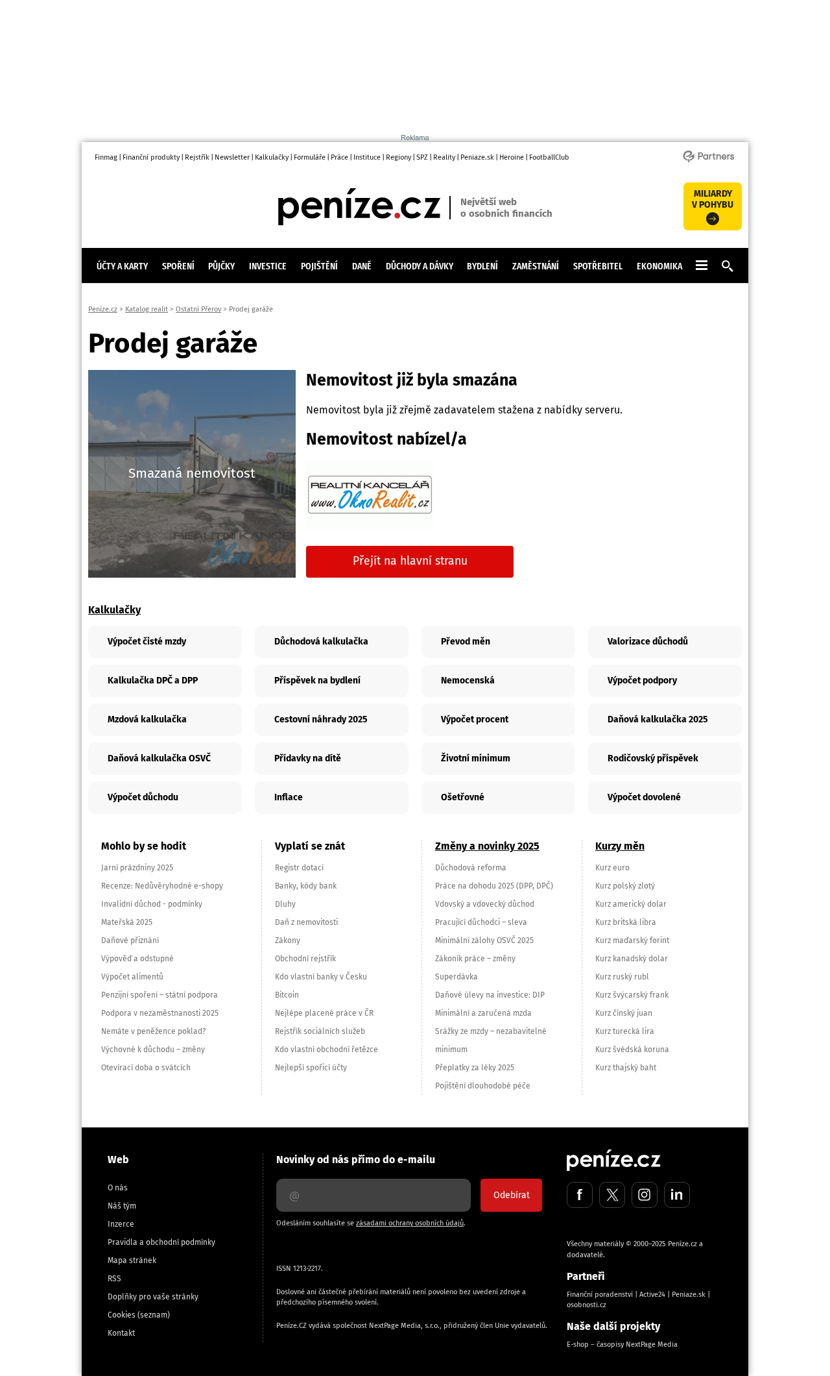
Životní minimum (475, 758)
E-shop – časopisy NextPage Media (622, 1344)
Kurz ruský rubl (622, 976)
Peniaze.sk (477, 157)
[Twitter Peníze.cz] (612, 1195)
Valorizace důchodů (648, 641)
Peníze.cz (102, 309)
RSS (114, 1278)
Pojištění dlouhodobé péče (482, 1085)
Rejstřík (197, 157)
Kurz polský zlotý (625, 886)
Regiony (398, 157)
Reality (444, 157)
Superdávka (456, 976)
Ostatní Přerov (198, 309)
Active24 (652, 1294)
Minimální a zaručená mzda (483, 1013)
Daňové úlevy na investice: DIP (490, 995)
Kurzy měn (620, 846)
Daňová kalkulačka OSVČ (159, 758)
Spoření (178, 266)
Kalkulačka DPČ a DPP (153, 680)
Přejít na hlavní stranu (410, 561)
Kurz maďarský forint (632, 940)
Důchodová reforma (470, 867)
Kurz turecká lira (624, 1031)
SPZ (422, 157)
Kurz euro (612, 867)
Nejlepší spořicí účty (311, 1067)
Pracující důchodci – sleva (481, 922)
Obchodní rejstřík (305, 958)
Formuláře (310, 157)
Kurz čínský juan (623, 1013)
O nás (118, 1187)
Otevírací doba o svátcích (146, 1067)
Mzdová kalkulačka (147, 719)
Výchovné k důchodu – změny (153, 1049)
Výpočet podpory (642, 680)
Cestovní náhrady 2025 (321, 719)
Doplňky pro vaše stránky (153, 1296)
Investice (268, 266)
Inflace (288, 797)
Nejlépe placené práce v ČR (324, 1013)
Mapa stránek (132, 1260)
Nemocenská (468, 680)
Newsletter (232, 157)
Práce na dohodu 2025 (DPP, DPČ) (494, 886)
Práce (339, 157)
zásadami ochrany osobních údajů (410, 1223)
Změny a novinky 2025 (487, 846)
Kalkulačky (272, 157)
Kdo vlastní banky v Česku (321, 976)
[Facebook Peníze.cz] (580, 1195)
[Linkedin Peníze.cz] (677, 1195)
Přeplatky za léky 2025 (474, 1067)
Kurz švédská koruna (632, 1049)
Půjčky (221, 266)
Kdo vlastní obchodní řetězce (326, 1049)
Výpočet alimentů (132, 976)
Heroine (511, 157)
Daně (362, 266)
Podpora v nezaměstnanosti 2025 (160, 1013)
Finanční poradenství (600, 1294)
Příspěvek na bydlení (317, 680)
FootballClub (549, 157)
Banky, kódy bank (306, 886)
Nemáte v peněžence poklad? (153, 1031)
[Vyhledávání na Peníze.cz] (727, 269)
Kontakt (121, 1333)
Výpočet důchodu (143, 797)
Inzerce (121, 1224)
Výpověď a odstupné (137, 958)
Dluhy (285, 904)
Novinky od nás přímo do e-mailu (355, 1159)
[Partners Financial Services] (708, 161)
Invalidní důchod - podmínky (151, 904)
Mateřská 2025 (126, 922)
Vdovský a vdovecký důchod (484, 904)
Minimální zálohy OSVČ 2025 (484, 940)
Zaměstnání (535, 266)
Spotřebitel (597, 266)
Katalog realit (146, 309)
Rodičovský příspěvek (653, 758)
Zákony (287, 940)
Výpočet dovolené (644, 797)
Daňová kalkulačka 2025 (658, 719)
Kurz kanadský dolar (631, 958)
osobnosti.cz (586, 1305)
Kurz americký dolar (631, 904)
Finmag (106, 157)
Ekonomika (659, 266)
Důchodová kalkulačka (321, 641)
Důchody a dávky (419, 266)
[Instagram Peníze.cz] (645, 1195)
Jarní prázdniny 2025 (137, 867)
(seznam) (153, 1315)
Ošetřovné (462, 797)
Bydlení (482, 266)
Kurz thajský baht (625, 1067)
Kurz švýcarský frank (632, 995)
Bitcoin (287, 995)
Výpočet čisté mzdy (147, 641)
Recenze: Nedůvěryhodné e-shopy (162, 886)
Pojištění (319, 266)
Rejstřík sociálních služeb (320, 1031)
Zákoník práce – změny (475, 958)
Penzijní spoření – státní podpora (159, 995)
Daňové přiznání (130, 940)
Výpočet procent (474, 719)
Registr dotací (299, 867)
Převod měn (465, 641)
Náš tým (122, 1205)
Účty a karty (122, 266)
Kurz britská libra (625, 922)
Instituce (367, 157)
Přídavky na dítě (307, 758)
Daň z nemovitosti (306, 922)
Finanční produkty (151, 157)
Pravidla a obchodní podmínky (161, 1242)
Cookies (122, 1315)
